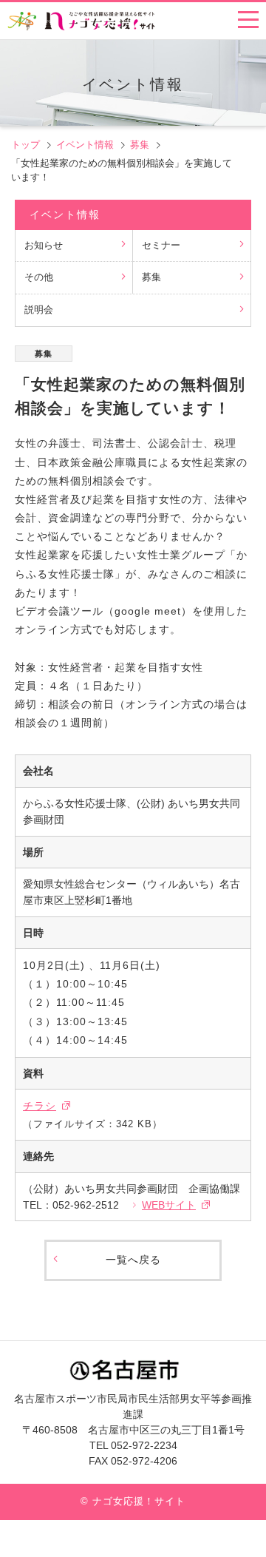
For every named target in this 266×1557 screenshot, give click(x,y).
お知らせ (43, 245)
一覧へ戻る (133, 1260)
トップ (25, 144)
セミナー (161, 245)
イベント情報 (85, 144)
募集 (139, 144)
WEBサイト (169, 1205)
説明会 (38, 310)
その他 (38, 277)
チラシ (39, 1106)
